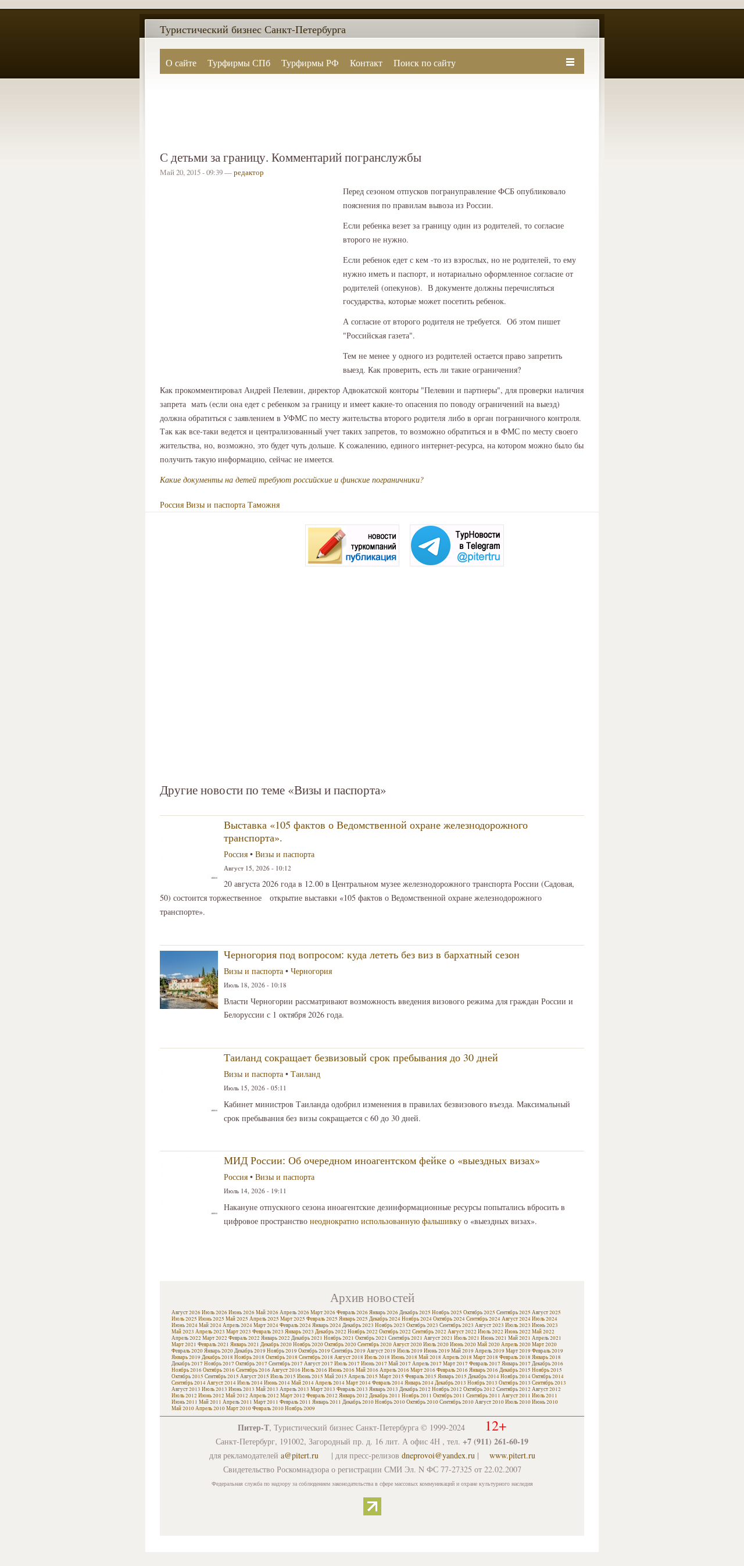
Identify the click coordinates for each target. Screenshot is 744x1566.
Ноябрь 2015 (547, 1370)
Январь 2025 (353, 1318)
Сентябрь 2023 (456, 1325)
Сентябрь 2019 (348, 1350)
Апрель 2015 (363, 1376)
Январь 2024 (326, 1325)
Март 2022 (214, 1338)
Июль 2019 (410, 1350)
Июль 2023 (518, 1325)
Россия (172, 504)
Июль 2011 (544, 1395)
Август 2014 (221, 1382)
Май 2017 (399, 1363)
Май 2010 (182, 1408)
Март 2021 (183, 1344)
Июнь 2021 (494, 1338)
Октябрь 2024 (449, 1318)
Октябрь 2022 (395, 1331)
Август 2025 (546, 1312)
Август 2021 (438, 1338)
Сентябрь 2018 (316, 1357)
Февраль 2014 (387, 1382)
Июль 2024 (544, 1318)
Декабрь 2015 (515, 1370)
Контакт (366, 62)
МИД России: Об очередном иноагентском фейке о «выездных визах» (382, 1160)
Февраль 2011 (295, 1402)
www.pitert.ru (512, 1455)
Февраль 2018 (515, 1357)
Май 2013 (267, 1389)
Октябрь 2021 (371, 1338)
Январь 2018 (546, 1357)
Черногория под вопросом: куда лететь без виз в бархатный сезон (372, 954)
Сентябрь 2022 (429, 1331)
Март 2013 (322, 1389)
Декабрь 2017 (187, 1363)
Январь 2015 (452, 1376)
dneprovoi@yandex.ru (438, 1455)
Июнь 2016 (341, 1370)
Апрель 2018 (457, 1357)
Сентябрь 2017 (286, 1363)
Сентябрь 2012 (513, 1389)
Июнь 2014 (277, 1382)
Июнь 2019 (437, 1350)
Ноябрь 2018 (249, 1357)
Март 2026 (322, 1312)
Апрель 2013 (294, 1389)
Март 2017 (455, 1363)
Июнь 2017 (374, 1363)
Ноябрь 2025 (447, 1312)
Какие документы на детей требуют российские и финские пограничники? (292, 479)
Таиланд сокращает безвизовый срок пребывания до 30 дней (361, 1057)
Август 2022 (462, 1331)
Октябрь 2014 (548, 1376)
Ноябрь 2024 (417, 1318)
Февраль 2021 (213, 1344)
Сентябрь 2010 (456, 1402)
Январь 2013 (383, 1389)
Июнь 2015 (310, 1376)
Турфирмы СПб (239, 62)
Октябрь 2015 (187, 1376)
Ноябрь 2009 (300, 1408)
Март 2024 (265, 1325)
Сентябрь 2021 (405, 1338)
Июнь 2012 (211, 1395)
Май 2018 (430, 1357)
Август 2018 (348, 1357)
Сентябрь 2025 (513, 1312)
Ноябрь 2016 (186, 1370)
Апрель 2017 (427, 1363)
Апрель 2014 (330, 1382)
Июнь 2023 (545, 1325)
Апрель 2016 (394, 1370)
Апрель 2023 (210, 1331)
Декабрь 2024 (384, 1318)
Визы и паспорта (215, 504)
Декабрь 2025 (415, 1312)
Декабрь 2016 (547, 1363)
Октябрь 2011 (449, 1395)
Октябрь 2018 (282, 1357)
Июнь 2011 (184, 1402)
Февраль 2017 (484, 1363)
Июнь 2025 (211, 1318)
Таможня (264, 504)
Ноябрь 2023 (390, 1325)
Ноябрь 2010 (390, 1402)
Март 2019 (518, 1350)
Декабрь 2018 (217, 1357)
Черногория (311, 970)
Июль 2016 (314, 1370)
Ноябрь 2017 (219, 1363)
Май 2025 (237, 1318)
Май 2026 (267, 1312)
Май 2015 (335, 1376)
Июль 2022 (490, 1331)
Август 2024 (516, 1318)
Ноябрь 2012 (447, 1389)
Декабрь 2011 (384, 1395)
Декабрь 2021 (307, 1338)
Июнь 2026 (241, 1312)
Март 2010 (238, 1408)
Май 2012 (237, 1395)
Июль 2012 (184, 1395)
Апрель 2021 (546, 1338)
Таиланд (305, 1073)
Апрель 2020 (516, 1344)
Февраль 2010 (268, 1408)
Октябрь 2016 (219, 1370)
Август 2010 (489, 1402)
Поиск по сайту (425, 62)
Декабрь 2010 (358, 1402)
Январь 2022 (275, 1338)
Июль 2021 (467, 1338)
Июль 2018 (377, 1357)
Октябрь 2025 (479, 1312)
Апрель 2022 (186, 1338)
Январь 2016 (483, 1370)
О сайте (181, 62)
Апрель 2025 (264, 1318)
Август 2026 (186, 1312)
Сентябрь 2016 (253, 1370)
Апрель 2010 (210, 1408)
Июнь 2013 (241, 1389)
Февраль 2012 (322, 1395)
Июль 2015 (283, 1376)
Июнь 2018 (404, 1357)
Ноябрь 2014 (515, 1376)
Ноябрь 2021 (339, 1338)
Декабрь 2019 (250, 1350)
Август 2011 (516, 1395)
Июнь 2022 (518, 1331)
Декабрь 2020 (276, 1344)
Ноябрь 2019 (282, 1350)
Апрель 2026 (294, 1312)
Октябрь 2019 (314, 1350)
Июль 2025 (184, 1318)
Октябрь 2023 (422, 1325)
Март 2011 (265, 1402)
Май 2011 (210, 1402)
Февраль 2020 (187, 1350)
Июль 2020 (436, 1344)
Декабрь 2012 (415, 1389)
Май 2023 (182, 1331)
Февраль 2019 (547, 1350)
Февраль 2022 (244, 1338)
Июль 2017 (347, 1363)
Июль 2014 (250, 1382)
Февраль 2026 (352, 1312)
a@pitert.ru (300, 1455)
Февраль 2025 (322, 1318)
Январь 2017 (516, 1363)
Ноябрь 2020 (308, 1344)
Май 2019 (462, 1350)
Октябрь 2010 (422, 1402)
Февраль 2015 (421, 1376)
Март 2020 (544, 1344)
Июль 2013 (214, 1389)
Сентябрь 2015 (222, 1376)
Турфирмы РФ (310, 62)
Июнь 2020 (463, 1344)
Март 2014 (358, 1382)
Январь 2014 (419, 1382)
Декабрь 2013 (450, 1382)
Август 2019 (381, 1350)
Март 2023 (238, 1331)
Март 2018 (485, 1357)
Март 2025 (292, 1318)
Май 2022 (543, 1331)
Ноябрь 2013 (482, 1382)
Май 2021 (519, 1338)
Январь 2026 (383, 1312)
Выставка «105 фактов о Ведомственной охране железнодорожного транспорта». (376, 831)
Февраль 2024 (295, 1325)
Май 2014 (302, 1382)
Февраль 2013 (352, 1389)
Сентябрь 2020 (374, 1344)
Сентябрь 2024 (483, 1318)
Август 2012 (546, 1389)
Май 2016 (367, 1370)
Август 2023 (489, 1325)
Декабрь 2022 (330, 1331)
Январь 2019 (186, 1357)
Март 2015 (391, 1376)
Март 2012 (292, 1395)
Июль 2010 (518, 1402)
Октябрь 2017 (251, 1363)
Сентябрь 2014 (188, 1382)
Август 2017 (318, 1363)
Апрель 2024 (237, 1325)
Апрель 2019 (490, 1350)
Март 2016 (422, 1370)
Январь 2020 (218, 1350)
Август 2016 (286, 1370)
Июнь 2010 (545, 1402)
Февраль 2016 (452, 1370)
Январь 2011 (326, 1402)
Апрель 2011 (237, 1402)
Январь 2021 (244, 1344)
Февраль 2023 (268, 1331)
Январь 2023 (299, 1331)
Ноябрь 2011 (417, 1395)
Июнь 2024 (184, 1325)
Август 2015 (254, 1376)
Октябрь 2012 (479, 1389)
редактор (249, 172)
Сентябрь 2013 (549, 1382)
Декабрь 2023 (358, 1325)
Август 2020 (407, 1344)
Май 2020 (488, 1344)
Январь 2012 (353, 1395)
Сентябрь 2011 (483, 1395)
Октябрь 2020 (340, 1344)
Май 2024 (210, 1325)
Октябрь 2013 (515, 1382)
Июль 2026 (214, 1312)
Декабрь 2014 (483, 1376)
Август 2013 (186, 1389)
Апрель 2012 (264, 1395)
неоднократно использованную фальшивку (386, 1220)
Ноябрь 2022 (363, 1331)
